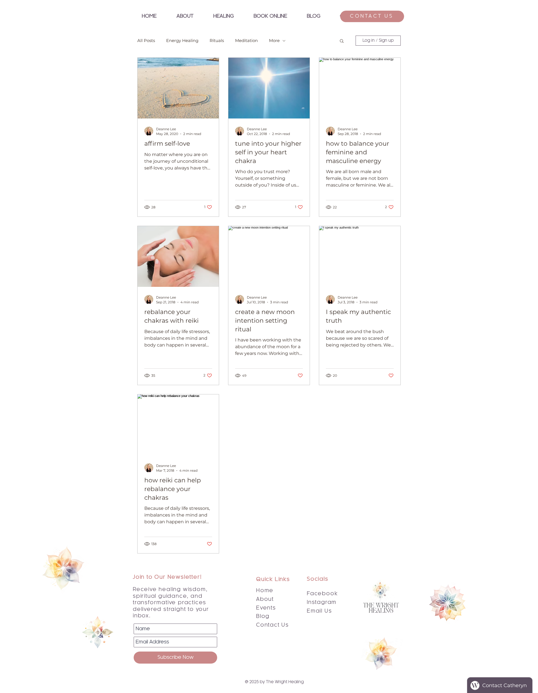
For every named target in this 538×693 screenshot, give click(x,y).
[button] (223, 16)
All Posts (146, 40)
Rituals (217, 40)
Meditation (246, 40)
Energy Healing (182, 40)
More (274, 40)
